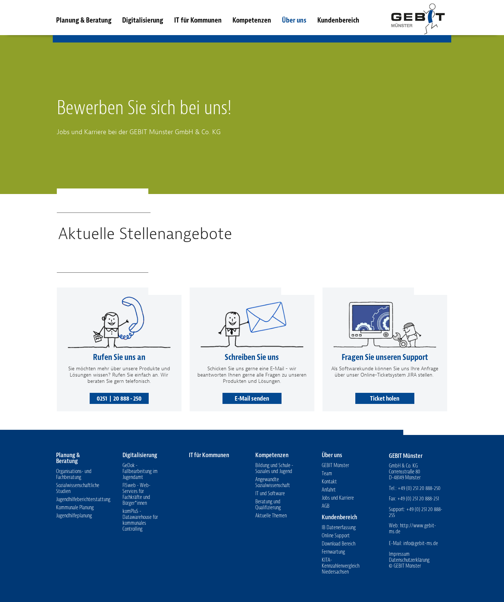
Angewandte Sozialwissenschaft (272, 482)
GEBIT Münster (417, 17)
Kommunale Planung (75, 507)
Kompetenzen (251, 20)
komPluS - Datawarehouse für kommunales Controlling (140, 520)
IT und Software (270, 493)
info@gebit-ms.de (420, 543)
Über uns (294, 20)
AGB (325, 506)
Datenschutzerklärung (409, 560)
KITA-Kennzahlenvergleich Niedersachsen (340, 566)
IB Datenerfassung (339, 527)
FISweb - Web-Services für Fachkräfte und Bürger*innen (136, 494)
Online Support (336, 535)
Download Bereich (338, 543)
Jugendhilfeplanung (74, 515)
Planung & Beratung (83, 20)
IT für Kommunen (198, 20)
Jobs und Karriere (338, 497)
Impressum (399, 554)
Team (327, 473)
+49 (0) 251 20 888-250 (419, 488)
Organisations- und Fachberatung (74, 474)
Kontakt (329, 481)
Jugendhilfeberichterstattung (83, 499)
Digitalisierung (142, 20)
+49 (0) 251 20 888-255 (415, 512)
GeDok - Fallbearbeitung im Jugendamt (140, 471)
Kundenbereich (338, 20)
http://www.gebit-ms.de (412, 528)
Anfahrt (329, 489)
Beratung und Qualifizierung (268, 504)
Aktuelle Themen (271, 515)
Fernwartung (333, 551)
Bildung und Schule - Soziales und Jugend (274, 468)
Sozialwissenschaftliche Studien (77, 488)
